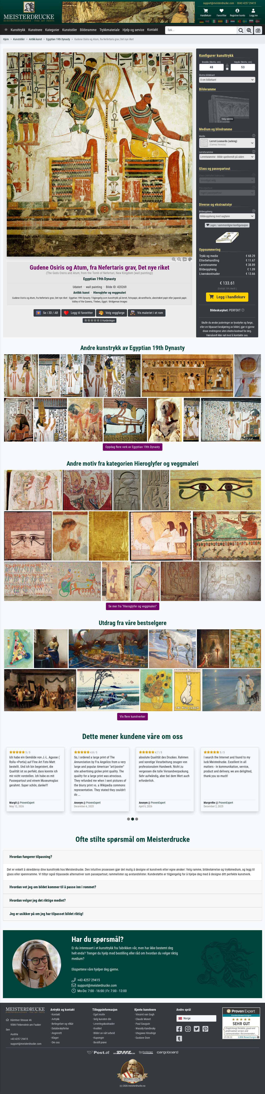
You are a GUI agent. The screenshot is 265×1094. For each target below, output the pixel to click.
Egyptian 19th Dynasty (58, 39)
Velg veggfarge (114, 313)
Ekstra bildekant (207, 75)
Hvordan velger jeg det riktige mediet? (38, 900)
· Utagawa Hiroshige (145, 1033)
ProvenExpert (27, 802)
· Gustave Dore (142, 1037)
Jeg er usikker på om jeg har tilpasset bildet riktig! (46, 914)
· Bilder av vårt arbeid (103, 1033)
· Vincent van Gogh (144, 1014)
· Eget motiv (98, 1014)
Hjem (6, 39)
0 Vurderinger (107, 320)
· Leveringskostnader (103, 1023)
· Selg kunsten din (101, 1019)
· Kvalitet (97, 1028)
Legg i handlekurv (229, 297)
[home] (6, 30)
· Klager (54, 1037)
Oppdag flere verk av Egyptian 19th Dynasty (132, 447)
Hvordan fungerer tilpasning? (31, 856)
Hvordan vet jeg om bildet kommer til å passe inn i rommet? (53, 887)
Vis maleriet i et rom (149, 313)
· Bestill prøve (99, 1042)
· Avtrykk (54, 1019)
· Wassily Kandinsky (144, 1028)
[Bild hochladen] (258, 30)
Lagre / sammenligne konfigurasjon (228, 225)
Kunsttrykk (18, 30)
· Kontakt (55, 1014)
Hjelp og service (133, 30)
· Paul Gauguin (142, 1023)
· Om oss (55, 1042)
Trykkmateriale (110, 30)
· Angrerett (56, 1033)
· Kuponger (98, 1037)
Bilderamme (88, 30)
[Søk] (241, 30)
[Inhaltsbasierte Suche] (249, 30)
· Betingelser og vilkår (61, 1023)
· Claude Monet (142, 1019)
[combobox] (227, 80)
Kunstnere (35, 30)
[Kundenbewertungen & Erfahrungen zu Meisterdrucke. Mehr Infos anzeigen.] (241, 1023)
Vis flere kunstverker (132, 716)
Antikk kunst (35, 39)
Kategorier (52, 30)
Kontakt (152, 30)
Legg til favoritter (80, 313)
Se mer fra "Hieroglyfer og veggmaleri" (132, 606)
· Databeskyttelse (59, 1028)
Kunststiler (69, 30)
